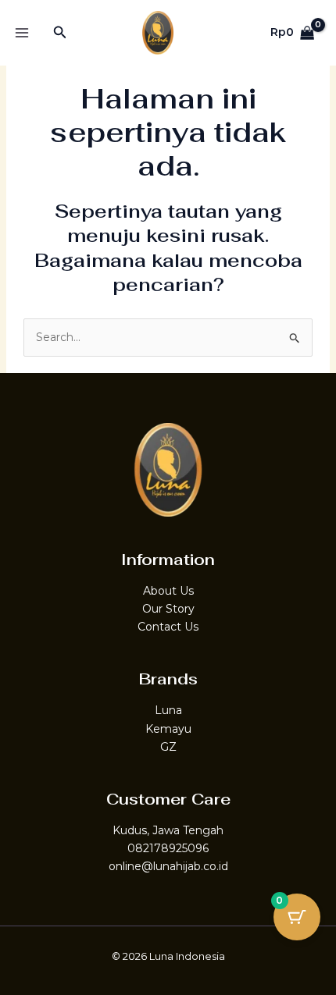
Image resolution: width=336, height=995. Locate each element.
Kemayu (168, 729)
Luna (168, 710)
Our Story (168, 609)
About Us (168, 591)
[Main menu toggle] (22, 32)
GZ (168, 747)
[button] (60, 33)
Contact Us (168, 627)
